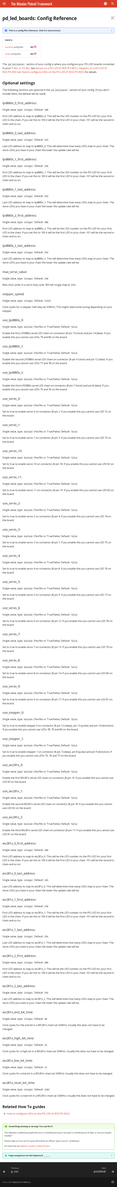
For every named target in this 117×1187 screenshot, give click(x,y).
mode (7, 54)
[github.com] (112, 1182)
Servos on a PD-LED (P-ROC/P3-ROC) (56, 68)
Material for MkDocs (21, 1182)
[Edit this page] (113, 18)
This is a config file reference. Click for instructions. (35, 30)
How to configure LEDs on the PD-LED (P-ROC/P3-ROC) (52, 72)
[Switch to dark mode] (105, 4)
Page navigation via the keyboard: (29, 1155)
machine (9, 47)
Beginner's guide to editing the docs (35, 1146)
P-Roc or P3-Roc (20, 68)
